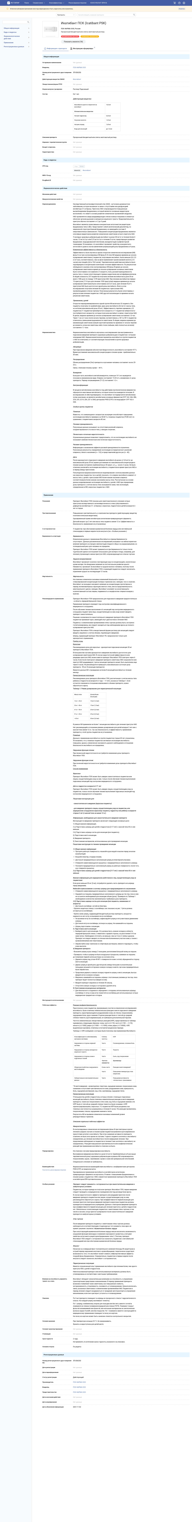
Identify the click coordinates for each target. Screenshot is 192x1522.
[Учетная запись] (184, 3)
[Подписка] (174, 3)
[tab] (55, 48)
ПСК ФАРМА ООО (79, 67)
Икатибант (77, 79)
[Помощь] (179, 3)
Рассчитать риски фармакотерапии (54, 1170)
